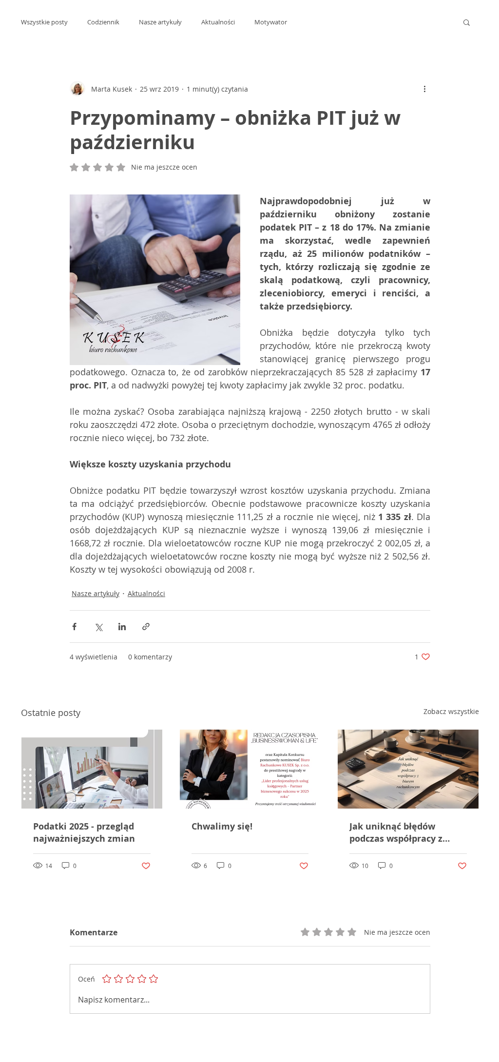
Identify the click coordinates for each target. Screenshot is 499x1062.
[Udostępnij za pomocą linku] (146, 626)
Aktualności (218, 22)
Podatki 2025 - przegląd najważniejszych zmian (84, 832)
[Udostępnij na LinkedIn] (122, 626)
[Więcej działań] (424, 89)
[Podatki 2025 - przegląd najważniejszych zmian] (91, 769)
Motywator (270, 22)
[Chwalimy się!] (250, 769)
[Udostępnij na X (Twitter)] (98, 626)
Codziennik (103, 22)
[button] (466, 22)
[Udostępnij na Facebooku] (74, 626)
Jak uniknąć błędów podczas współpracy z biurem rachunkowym (398, 832)
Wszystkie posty (44, 22)
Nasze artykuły (160, 22)
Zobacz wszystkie (451, 711)
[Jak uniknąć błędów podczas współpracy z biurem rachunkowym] (408, 769)
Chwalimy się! (222, 826)
